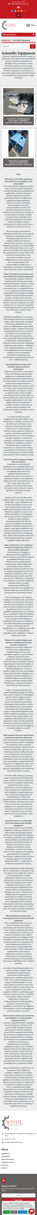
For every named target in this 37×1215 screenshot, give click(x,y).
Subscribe (18, 1200)
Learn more (22, 1212)
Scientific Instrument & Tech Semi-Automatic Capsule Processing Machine (18, 121)
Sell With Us (5, 1156)
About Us (4, 1165)
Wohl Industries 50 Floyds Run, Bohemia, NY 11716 (20, 1135)
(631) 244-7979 (19, 2)
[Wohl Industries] (12, 1123)
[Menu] (28, 25)
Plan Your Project (7, 1159)
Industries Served (7, 1162)
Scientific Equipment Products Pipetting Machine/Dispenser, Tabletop (18, 163)
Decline (13, 1212)
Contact (4, 1168)
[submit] (33, 46)
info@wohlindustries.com (20, 4)
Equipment (5, 1153)
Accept (6, 1212)
